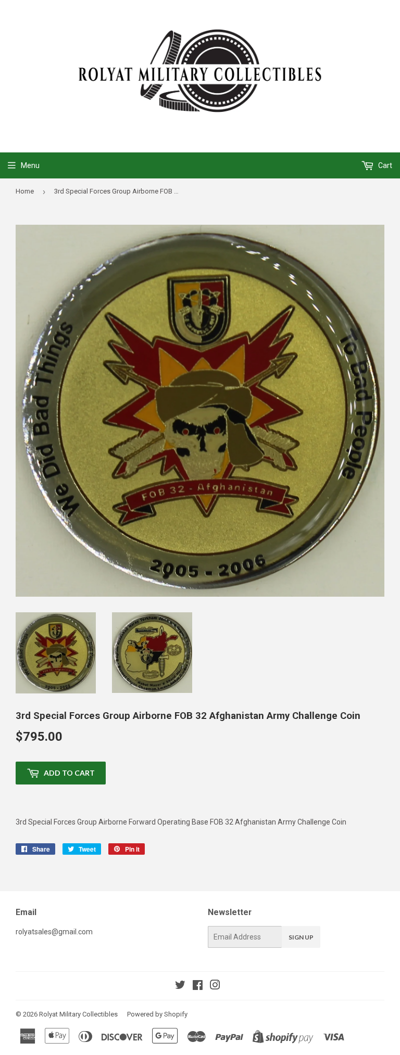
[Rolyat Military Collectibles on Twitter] (180, 986)
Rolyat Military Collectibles (78, 1014)
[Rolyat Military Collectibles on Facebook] (197, 986)
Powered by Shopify (157, 1014)
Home (25, 191)
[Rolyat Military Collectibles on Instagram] (215, 986)
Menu (30, 165)
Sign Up (301, 937)
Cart (384, 165)
